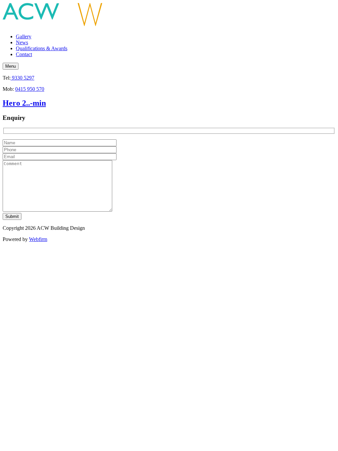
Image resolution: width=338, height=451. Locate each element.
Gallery (23, 36)
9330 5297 (22, 78)
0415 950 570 (29, 89)
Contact (24, 54)
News (22, 42)
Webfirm (38, 239)
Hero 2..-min (24, 103)
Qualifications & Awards (41, 48)
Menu (10, 66)
